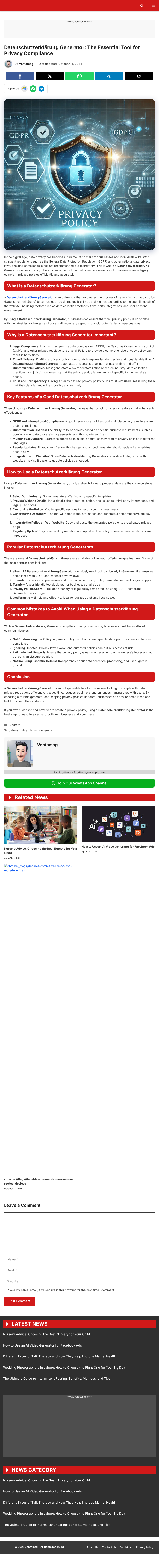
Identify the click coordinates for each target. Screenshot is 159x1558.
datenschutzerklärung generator (31, 730)
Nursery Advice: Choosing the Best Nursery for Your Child (46, 1334)
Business (14, 725)
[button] (142, 5)
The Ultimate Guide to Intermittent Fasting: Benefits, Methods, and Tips (56, 1379)
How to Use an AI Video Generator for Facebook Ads (118, 846)
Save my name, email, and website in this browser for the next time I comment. (61, 1290)
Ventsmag (26, 64)
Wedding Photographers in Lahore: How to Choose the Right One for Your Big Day (64, 1368)
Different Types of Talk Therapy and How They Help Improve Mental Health (59, 1356)
